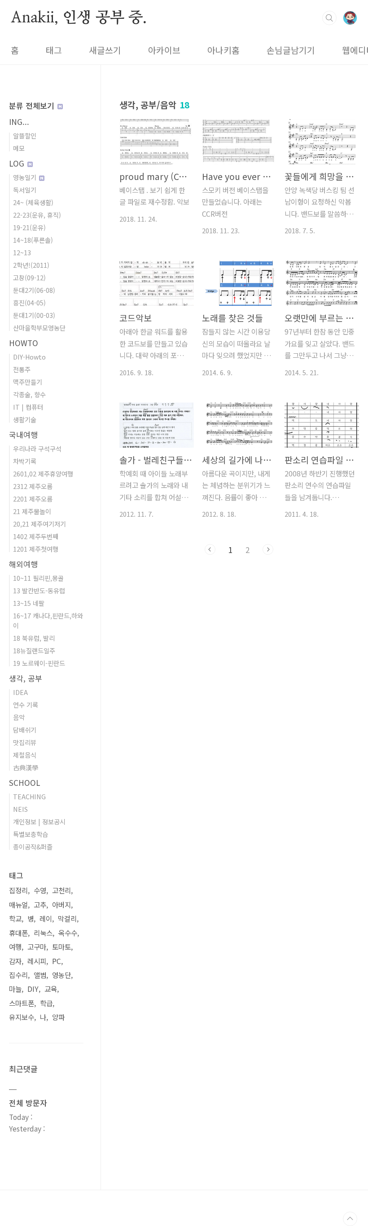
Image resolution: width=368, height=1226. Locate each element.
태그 (54, 50)
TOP (350, 1219)
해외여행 (23, 564)
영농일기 (25, 177)
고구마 (36, 947)
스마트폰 (21, 1003)
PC (56, 961)
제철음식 (24, 754)
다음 (268, 549)
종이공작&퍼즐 (33, 846)
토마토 (61, 947)
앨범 (40, 975)
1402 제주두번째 (35, 536)
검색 (329, 18)
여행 (15, 947)
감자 (15, 961)
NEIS (20, 809)
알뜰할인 (24, 135)
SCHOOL (24, 782)
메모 (19, 148)
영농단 (61, 975)
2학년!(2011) (31, 265)
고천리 (61, 890)
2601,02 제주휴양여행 (43, 473)
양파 (58, 1017)
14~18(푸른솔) (33, 239)
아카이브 (164, 50)
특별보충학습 (30, 834)
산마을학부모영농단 (39, 327)
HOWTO (23, 342)
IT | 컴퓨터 (28, 407)
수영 (40, 890)
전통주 (22, 369)
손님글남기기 (291, 50)
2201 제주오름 (33, 498)
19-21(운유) (29, 227)
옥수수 (67, 933)
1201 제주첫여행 (35, 548)
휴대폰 (18, 933)
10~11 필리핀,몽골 (38, 578)
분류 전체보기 (33, 105)
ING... (19, 121)
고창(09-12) (29, 277)
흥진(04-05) (29, 302)
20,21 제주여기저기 (39, 523)
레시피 (36, 961)
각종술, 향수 (29, 394)
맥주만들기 (27, 381)
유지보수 (21, 1017)
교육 (50, 989)
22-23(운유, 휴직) (37, 214)
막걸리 (67, 918)
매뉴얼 (18, 905)
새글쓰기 (105, 50)
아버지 (61, 905)
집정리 (18, 890)
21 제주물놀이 (32, 511)
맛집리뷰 (24, 742)
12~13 (22, 252)
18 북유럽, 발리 (34, 638)
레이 (45, 918)
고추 (40, 905)
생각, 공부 (25, 678)
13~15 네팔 (28, 603)
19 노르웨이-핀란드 (39, 663)
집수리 (18, 975)
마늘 (15, 989)
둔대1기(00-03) (34, 315)
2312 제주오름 (33, 486)
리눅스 (43, 933)
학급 (46, 1003)
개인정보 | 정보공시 (39, 821)
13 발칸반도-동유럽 (39, 590)
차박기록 (24, 461)
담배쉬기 (24, 729)
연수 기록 (25, 704)
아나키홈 (223, 50)
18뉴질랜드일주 (34, 650)
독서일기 (24, 189)
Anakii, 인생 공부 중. (79, 17)
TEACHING (29, 796)
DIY (33, 989)
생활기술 (24, 419)
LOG (17, 163)
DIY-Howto (29, 356)
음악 (19, 717)
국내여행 (23, 434)
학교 (15, 918)
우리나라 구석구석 (37, 448)
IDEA (20, 692)
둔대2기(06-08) (34, 290)
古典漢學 (25, 767)
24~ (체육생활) (33, 202)
